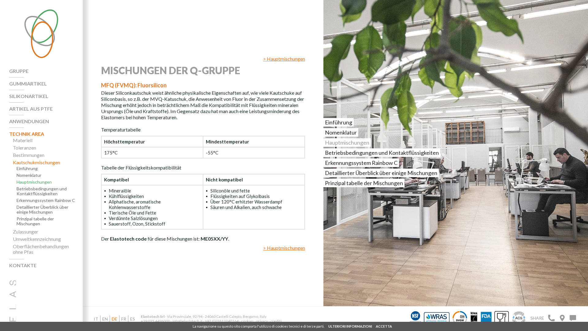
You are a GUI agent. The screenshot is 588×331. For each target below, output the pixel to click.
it (96, 318)
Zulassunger (25, 231)
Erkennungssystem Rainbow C (46, 200)
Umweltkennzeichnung (37, 239)
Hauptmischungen (34, 182)
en (105, 318)
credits (276, 321)
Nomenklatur (29, 175)
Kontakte (22, 265)
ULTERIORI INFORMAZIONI (350, 326)
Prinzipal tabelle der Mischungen (35, 221)
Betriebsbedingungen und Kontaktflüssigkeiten (42, 191)
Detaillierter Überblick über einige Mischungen (42, 210)
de (114, 318)
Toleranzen (24, 147)
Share (537, 318)
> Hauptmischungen (284, 59)
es (132, 318)
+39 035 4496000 (155, 321)
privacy (262, 321)
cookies (247, 321)
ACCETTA (384, 326)
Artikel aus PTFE (31, 109)
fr (123, 318)
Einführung (27, 168)
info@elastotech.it (187, 321)
